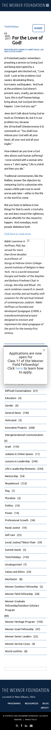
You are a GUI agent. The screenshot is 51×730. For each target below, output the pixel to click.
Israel (8, 446)
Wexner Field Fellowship (19, 593)
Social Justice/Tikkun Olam (20, 542)
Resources (31, 703)
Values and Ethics (15, 571)
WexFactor (11, 579)
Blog (46, 703)
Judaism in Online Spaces (19, 454)
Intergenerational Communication (24, 434)
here (19, 368)
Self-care (10, 534)
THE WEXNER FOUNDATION (28, 716)
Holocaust (11, 420)
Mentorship (11, 476)
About (45, 707)
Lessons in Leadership (17, 461)
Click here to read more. (17, 233)
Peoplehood (12, 483)
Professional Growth (16, 520)
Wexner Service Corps (17, 643)
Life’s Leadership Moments (20, 468)
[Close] (44, 350)
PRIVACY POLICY (31, 719)
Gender (9, 405)
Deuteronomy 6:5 (33, 126)
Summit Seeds (13, 549)
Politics (9, 505)
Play (7, 490)
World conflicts (13, 651)
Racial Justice (12, 527)
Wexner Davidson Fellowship (21, 586)
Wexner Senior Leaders (18, 636)
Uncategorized (13, 564)
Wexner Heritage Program (20, 621)
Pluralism (10, 498)
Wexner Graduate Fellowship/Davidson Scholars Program (22, 605)
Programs (14, 703)
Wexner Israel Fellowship (19, 629)
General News (13, 412)
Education (10, 398)
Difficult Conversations (18, 390)
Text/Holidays (11, 26)
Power (8, 512)
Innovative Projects (16, 427)
